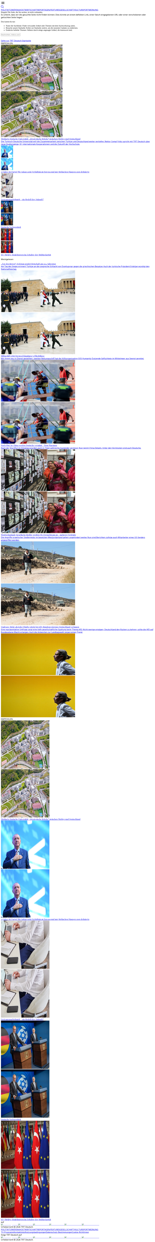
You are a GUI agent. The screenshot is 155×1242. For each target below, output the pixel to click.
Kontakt (17, 1232)
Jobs (23, 1232)
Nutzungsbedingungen (35, 1232)
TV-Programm (7, 1232)
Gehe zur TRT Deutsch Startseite (16, 40)
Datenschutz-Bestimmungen (59, 1232)
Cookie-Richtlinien (80, 1232)
